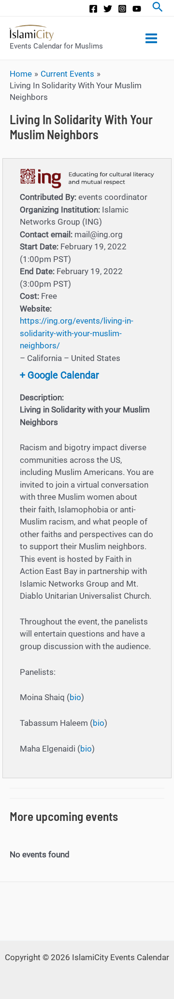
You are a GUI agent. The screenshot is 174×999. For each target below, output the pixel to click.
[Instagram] (122, 8)
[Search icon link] (157, 8)
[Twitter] (107, 8)
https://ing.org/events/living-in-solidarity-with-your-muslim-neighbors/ (76, 333)
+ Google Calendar (59, 375)
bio (75, 697)
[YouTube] (136, 8)
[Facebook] (93, 8)
